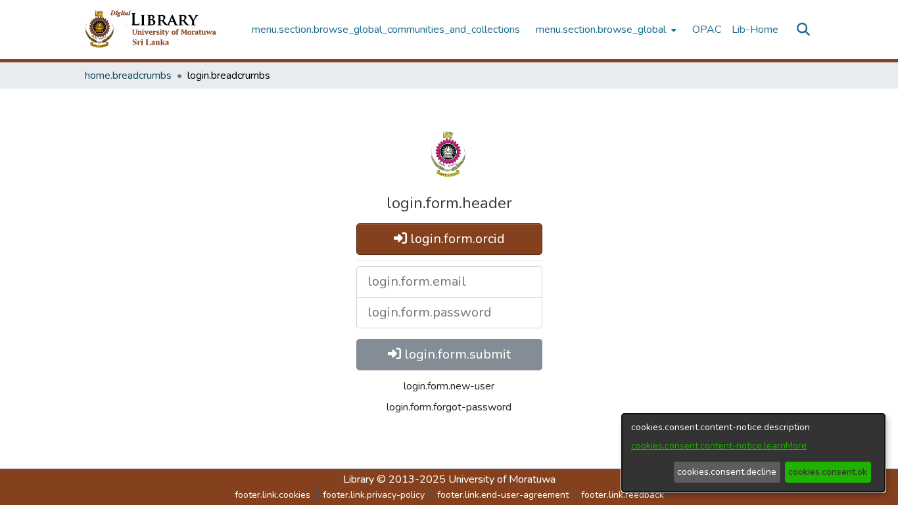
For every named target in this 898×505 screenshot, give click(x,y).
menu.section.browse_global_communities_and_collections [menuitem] (386, 29)
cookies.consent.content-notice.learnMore (719, 445)
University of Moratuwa (501, 479)
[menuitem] (604, 29)
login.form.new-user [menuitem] (449, 386)
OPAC (706, 29)
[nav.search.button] (803, 29)
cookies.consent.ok (827, 472)
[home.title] (161, 29)
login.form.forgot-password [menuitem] (449, 407)
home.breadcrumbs (128, 75)
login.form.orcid (456, 239)
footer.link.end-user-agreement (503, 495)
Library (358, 479)
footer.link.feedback (622, 495)
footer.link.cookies (272, 495)
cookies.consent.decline (726, 472)
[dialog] (753, 453)
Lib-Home (755, 29)
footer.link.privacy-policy (374, 495)
